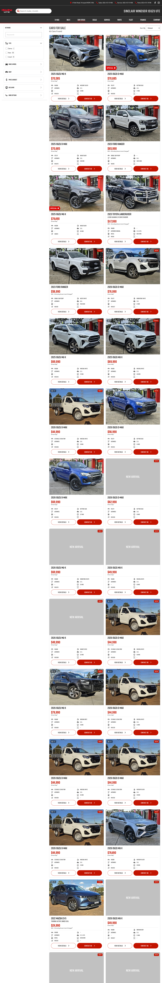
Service (107, 19)
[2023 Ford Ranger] (133, 123)
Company (156, 19)
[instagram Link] (158, 2)
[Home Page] (7, 11)
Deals (95, 19)
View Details (62, 98)
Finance (143, 19)
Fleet (131, 19)
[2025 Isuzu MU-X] (76, 53)
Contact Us (88, 98)
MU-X (68, 19)
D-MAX (57, 19)
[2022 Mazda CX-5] (76, 898)
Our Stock (81, 19)
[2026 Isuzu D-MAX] (133, 266)
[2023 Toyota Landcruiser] (133, 193)
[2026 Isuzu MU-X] (76, 547)
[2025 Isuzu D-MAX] (133, 53)
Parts (119, 19)
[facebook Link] (155, 2)
